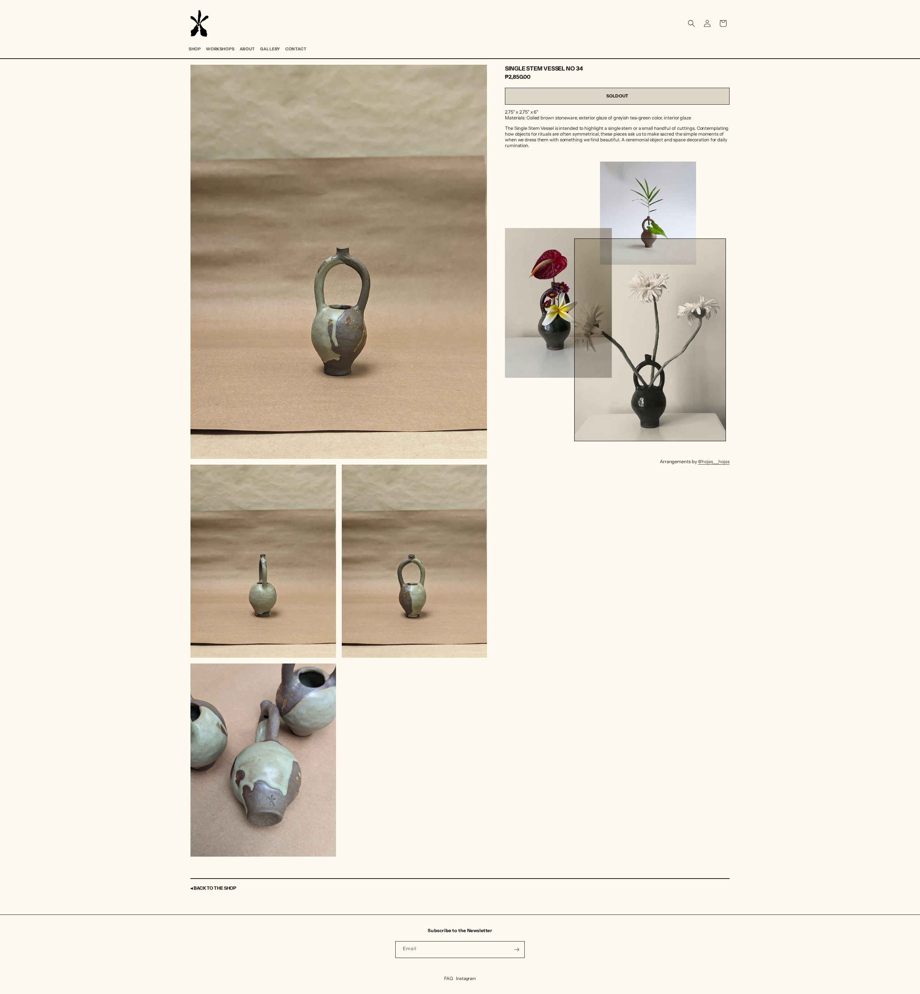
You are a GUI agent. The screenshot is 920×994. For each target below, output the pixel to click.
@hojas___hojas (714, 461)
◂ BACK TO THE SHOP (213, 888)
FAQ (448, 978)
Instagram (466, 978)
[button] (691, 23)
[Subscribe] (516, 949)
